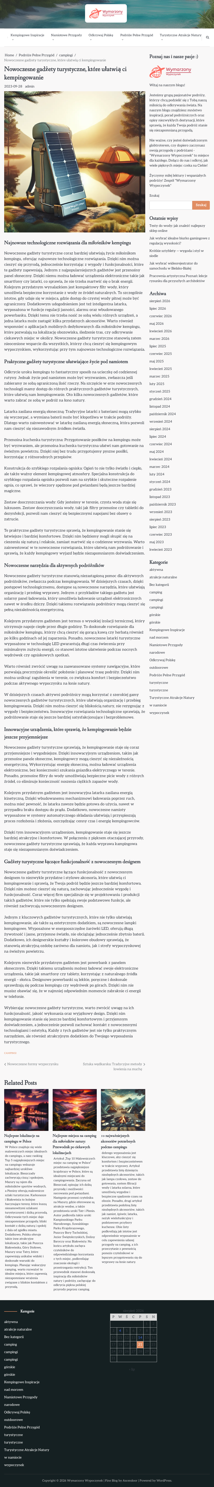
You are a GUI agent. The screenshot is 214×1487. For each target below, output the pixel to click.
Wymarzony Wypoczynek (85, 1480)
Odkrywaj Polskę (101, 35)
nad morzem (158, 638)
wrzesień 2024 (160, 422)
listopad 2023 (159, 497)
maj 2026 (156, 324)
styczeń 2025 (159, 392)
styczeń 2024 (159, 482)
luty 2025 (156, 384)
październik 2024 (162, 414)
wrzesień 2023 (160, 512)
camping (155, 592)
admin (29, 87)
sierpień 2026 (159, 301)
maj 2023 (156, 542)
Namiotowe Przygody (66, 35)
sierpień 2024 (159, 429)
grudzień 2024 (160, 399)
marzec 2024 (159, 467)
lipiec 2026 (157, 309)
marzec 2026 (159, 339)
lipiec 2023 (157, 527)
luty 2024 (156, 474)
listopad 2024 (159, 407)
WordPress (164, 1480)
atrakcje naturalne (163, 577)
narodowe (157, 653)
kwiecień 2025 (160, 369)
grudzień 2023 (160, 489)
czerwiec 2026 (160, 316)
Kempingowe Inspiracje (27, 35)
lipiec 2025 (157, 346)
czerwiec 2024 (160, 444)
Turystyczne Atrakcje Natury (180, 35)
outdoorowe (158, 668)
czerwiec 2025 (160, 354)
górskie (154, 615)
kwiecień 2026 (160, 331)
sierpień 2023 (159, 520)
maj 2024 (156, 452)
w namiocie (158, 705)
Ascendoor (130, 1480)
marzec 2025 (159, 376)
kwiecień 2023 (160, 550)
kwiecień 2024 (160, 459)
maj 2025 (156, 361)
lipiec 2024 (157, 437)
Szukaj (154, 196)
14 (140, 1338)
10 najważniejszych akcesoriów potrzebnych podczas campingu (118, 1141)
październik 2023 (162, 505)
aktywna (156, 570)
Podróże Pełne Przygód (136, 35)
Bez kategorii (159, 585)
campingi (10, 1053)
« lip (132, 1370)
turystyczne (158, 683)
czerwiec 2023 (160, 535)
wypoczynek (159, 713)
